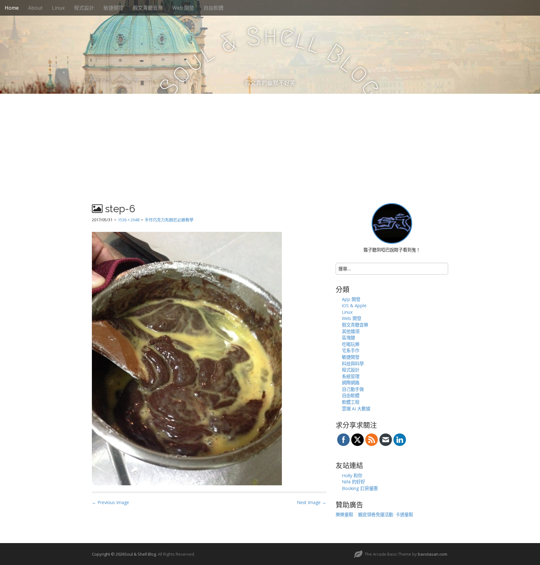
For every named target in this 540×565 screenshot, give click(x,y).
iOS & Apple (354, 305)
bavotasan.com (432, 554)
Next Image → (311, 502)
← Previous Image (110, 502)
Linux (58, 7)
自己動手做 (353, 389)
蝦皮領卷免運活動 (375, 515)
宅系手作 (350, 350)
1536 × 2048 (128, 219)
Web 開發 (183, 7)
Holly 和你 (352, 475)
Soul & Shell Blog (140, 554)
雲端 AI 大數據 (356, 409)
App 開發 (351, 299)
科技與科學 (353, 364)
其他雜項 (350, 331)
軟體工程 (350, 402)
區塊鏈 (348, 338)
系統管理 (350, 376)
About (35, 7)
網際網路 (350, 383)
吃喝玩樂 (350, 344)
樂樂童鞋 (344, 515)
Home (12, 7)
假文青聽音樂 (148, 7)
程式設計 (84, 7)
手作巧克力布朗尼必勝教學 (169, 219)
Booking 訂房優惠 (360, 488)
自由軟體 (213, 7)
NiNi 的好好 (353, 482)
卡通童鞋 (404, 515)
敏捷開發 (113, 7)
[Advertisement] (270, 140)
